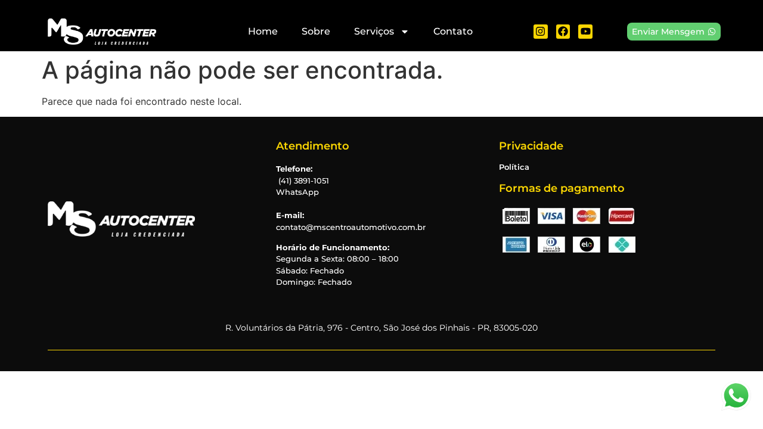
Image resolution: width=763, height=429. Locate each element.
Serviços (374, 31)
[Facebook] (563, 31)
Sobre (316, 31)
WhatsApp (297, 192)
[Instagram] (541, 31)
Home (263, 31)
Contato (453, 31)
